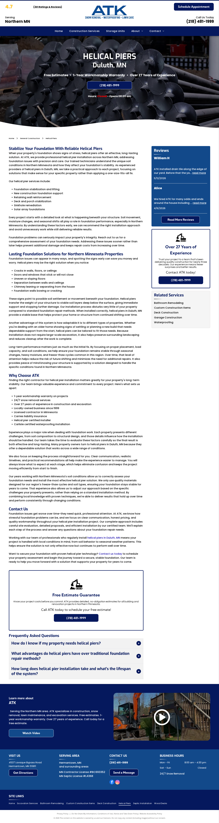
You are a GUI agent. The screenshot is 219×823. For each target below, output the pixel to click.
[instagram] (117, 782)
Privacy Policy (62, 813)
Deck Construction (166, 312)
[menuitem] (59, 31)
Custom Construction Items (172, 308)
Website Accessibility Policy (151, 813)
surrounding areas (76, 766)
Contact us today (110, 554)
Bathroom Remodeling (168, 303)
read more (199, 173)
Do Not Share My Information (84, 813)
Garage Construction (168, 317)
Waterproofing (163, 322)
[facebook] (112, 782)
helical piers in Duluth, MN (103, 538)
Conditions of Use (105, 813)
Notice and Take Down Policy (126, 813)
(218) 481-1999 (200, 21)
